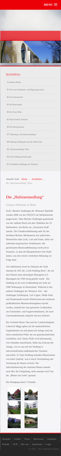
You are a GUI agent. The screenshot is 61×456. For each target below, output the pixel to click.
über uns (25, 444)
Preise (27, 439)
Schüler (17, 439)
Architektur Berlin (14, 82)
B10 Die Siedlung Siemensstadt (19, 157)
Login (48, 444)
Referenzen (38, 439)
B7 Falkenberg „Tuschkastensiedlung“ (21, 134)
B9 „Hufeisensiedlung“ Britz (18, 149)
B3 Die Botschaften (14, 104)
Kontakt (5, 444)
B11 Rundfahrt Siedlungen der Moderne (22, 164)
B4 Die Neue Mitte (14, 112)
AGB (15, 444)
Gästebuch (51, 439)
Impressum (37, 444)
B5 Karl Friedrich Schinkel (17, 119)
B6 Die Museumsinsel (15, 127)
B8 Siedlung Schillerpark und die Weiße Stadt (24, 142)
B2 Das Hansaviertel (15, 97)
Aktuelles (6, 439)
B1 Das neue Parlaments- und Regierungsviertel (25, 90)
